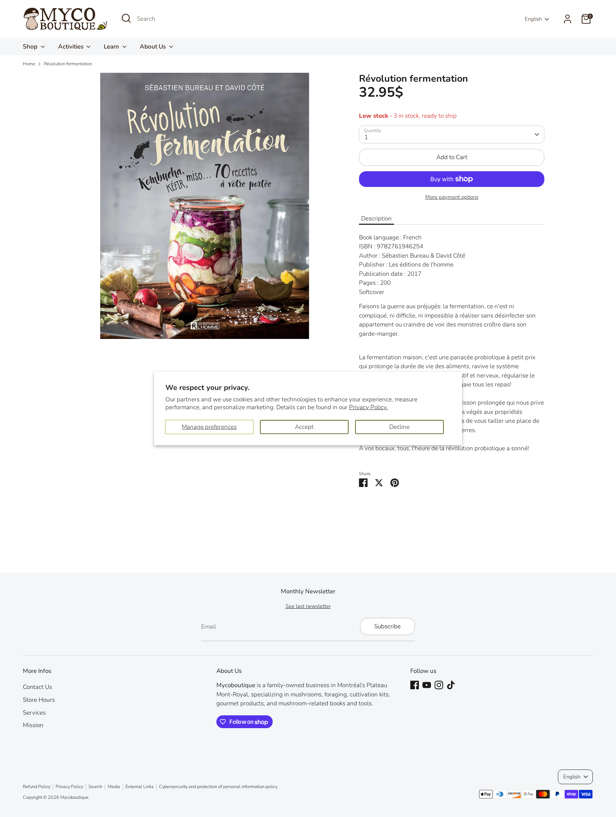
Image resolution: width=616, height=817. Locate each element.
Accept (304, 427)
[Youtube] (426, 685)
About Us (153, 46)
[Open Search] (126, 18)
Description (376, 218)
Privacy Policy (69, 786)
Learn (112, 46)
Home (29, 64)
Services (34, 713)
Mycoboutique (74, 797)
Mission (33, 725)
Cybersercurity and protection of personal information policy (218, 786)
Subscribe (387, 626)
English (533, 18)
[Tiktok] (451, 685)
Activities (71, 46)
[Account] (567, 19)
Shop (31, 46)
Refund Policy (36, 786)
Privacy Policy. (368, 407)
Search (95, 786)
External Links (139, 786)
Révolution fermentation (68, 64)
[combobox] (190, 19)
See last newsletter (308, 606)
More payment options (451, 197)
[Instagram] (439, 685)
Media (114, 786)
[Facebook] (414, 685)
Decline (399, 427)
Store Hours (39, 700)
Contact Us (37, 687)
